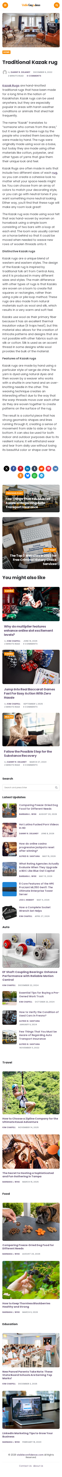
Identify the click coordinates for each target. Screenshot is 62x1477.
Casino (9, 591)
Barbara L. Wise (27, 814)
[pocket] (48, 468)
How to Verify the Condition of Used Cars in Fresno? (39, 1013)
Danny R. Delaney (20, 72)
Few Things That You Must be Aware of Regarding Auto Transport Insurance (28, 503)
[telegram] (41, 475)
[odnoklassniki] (20, 475)
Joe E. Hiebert (26, 900)
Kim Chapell (13, 641)
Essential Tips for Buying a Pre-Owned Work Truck (39, 994)
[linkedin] (27, 468)
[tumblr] (34, 468)
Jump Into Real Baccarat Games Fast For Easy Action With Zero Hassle (29, 693)
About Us (38, 1465)
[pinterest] (20, 468)
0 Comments (34, 76)
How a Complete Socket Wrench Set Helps (35, 909)
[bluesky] (27, 475)
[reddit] (41, 468)
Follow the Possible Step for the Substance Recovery (28, 753)
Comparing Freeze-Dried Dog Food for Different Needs (38, 806)
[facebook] (13, 468)
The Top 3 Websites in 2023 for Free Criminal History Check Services (33, 559)
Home (6, 52)
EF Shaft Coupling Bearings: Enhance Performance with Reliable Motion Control (29, 976)
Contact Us (25, 1465)
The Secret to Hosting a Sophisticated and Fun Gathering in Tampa (28, 1175)
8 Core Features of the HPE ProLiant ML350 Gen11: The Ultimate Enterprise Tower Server (36, 889)
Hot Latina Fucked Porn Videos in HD (39, 826)
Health (9, 717)
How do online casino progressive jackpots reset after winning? (36, 847)
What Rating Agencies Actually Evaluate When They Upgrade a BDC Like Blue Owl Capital (39, 867)
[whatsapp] (34, 475)
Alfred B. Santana (29, 856)
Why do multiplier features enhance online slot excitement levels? (28, 630)
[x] (6, 468)
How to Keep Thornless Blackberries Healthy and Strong (26, 1305)
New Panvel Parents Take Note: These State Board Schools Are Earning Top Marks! (27, 1375)
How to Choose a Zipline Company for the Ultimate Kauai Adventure (30, 1120)
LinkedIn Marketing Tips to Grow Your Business (27, 1435)
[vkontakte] (55, 468)
